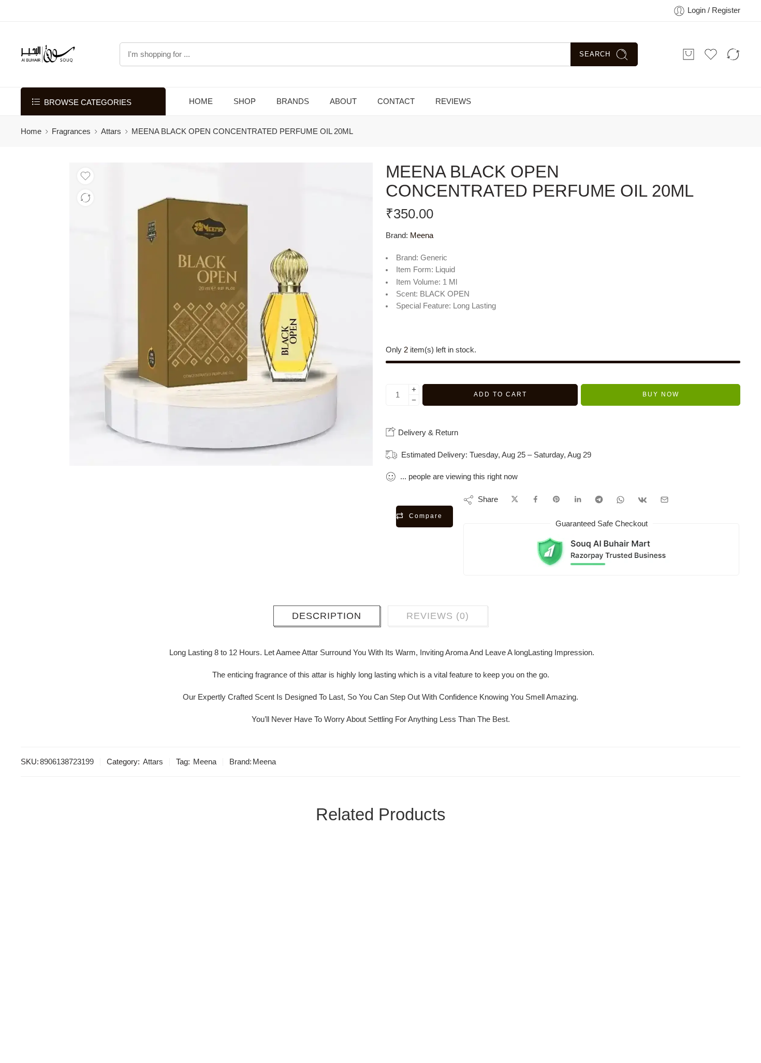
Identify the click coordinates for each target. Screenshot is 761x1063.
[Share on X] (515, 500)
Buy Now (660, 394)
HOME (201, 101)
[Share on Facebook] (535, 500)
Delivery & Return (427, 432)
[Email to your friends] (664, 500)
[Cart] (688, 54)
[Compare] (85, 197)
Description (326, 616)
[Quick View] (99, 965)
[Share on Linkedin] (578, 500)
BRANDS (292, 101)
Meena (421, 235)
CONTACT (396, 101)
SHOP (244, 101)
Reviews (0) (437, 616)
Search (594, 54)
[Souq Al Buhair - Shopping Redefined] (48, 54)
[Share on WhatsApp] (620, 500)
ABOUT (343, 101)
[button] (58, 965)
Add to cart (500, 394)
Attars (111, 131)
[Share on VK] (642, 500)
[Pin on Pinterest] (556, 500)
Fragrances (71, 131)
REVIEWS (453, 101)
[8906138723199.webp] (221, 314)
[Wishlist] (85, 176)
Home (31, 131)
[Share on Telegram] (599, 500)
